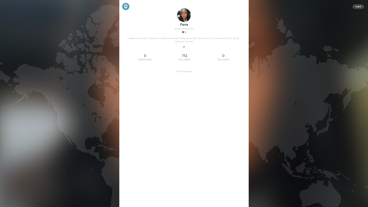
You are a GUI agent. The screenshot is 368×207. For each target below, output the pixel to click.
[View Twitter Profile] (184, 46)
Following (223, 60)
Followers (185, 60)
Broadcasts (145, 60)
